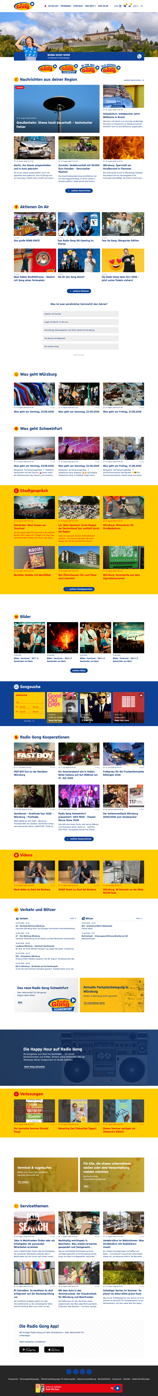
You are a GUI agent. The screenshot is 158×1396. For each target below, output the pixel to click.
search (142, 6)
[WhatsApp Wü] (89, 1371)
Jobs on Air (103, 6)
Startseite (45, 6)
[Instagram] (75, 1371)
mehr (73, 918)
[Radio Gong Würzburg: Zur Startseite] (24, 6)
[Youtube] (82, 1371)
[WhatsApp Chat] (139, 56)
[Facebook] (69, 1371)
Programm (65, 6)
